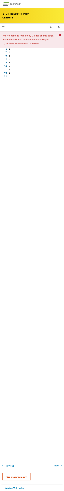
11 (5, 59)
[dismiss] (60, 35)
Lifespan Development (17, 13)
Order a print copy (16, 476)
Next (56, 465)
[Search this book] (51, 27)
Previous (9, 465)
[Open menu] (3, 27)
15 (5, 65)
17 (5, 69)
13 (5, 62)
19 (5, 72)
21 (5, 76)
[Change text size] (59, 27)
